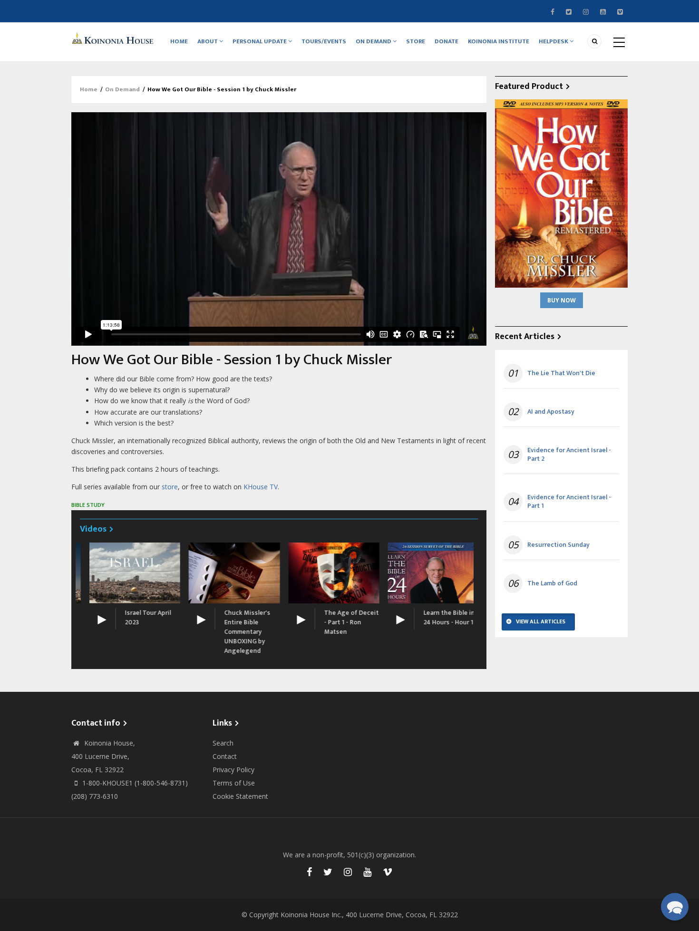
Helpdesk (554, 41)
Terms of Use (234, 782)
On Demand (374, 41)
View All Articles (540, 621)
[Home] (114, 37)
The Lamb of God (552, 583)
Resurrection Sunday (558, 545)
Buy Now (561, 300)
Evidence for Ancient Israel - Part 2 (569, 454)
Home (179, 41)
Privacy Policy (233, 769)
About (208, 41)
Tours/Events (323, 41)
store (170, 486)
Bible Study (88, 504)
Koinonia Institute (498, 41)
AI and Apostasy (550, 411)
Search (223, 742)
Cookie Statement (240, 796)
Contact (225, 756)
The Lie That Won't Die (561, 373)
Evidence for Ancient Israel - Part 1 (569, 501)
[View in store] (561, 192)
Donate (446, 41)
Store (415, 41)
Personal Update (260, 41)
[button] (675, 907)
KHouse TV (260, 486)
